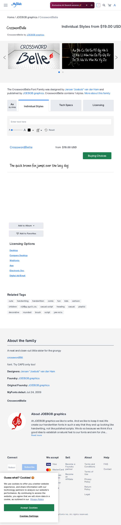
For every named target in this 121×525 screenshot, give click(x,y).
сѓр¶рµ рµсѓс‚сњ (29, 306)
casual (71, 306)
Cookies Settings (29, 516)
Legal (87, 494)
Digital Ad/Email (17, 275)
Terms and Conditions (89, 465)
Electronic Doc (17, 270)
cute (11, 301)
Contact (108, 469)
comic (51, 301)
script (47, 312)
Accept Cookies (28, 507)
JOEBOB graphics (26, 17)
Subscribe (29, 467)
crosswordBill (15, 357)
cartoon (76, 301)
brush (38, 312)
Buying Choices (97, 156)
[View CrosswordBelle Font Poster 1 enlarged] (34, 56)
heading (61, 306)
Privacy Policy (87, 480)
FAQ (106, 464)
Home (10, 17)
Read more (36, 435)
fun (59, 301)
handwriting (23, 301)
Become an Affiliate (69, 477)
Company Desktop (19, 255)
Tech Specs (66, 105)
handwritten (38, 301)
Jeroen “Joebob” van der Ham (82, 89)
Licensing (98, 105)
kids (66, 301)
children (13, 306)
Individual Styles (33, 106)
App (12, 265)
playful (81, 306)
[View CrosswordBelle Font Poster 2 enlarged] (88, 56)
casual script (46, 306)
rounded (27, 312)
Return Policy (87, 488)
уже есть (58, 312)
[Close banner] (86, 5)
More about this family (97, 93)
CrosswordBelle (21, 147)
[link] (109, 5)
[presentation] (4, 57)
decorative (14, 312)
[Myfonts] (16, 6)
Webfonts (14, 260)
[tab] (59, 72)
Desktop (14, 250)
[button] (31, 130)
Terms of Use (88, 473)
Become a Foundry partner (70, 466)
